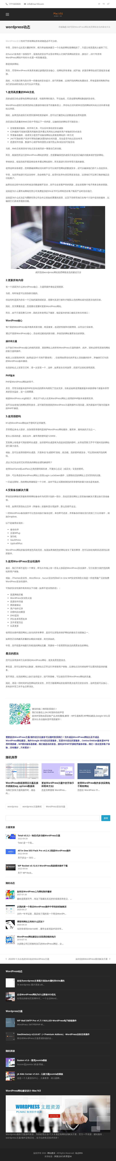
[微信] (104, 4)
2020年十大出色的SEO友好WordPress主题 (27, 959)
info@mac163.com (35, 4)
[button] (7, 14)
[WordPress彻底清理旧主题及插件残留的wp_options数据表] (22, 770)
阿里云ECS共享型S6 (63, 1156)
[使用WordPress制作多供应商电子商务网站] (93, 770)
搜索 (106, 818)
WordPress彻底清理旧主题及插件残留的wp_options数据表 (22, 784)
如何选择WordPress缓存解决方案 (92, 959)
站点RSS (79, 1153)
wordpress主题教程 (32, 806)
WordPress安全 (13, 41)
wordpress (13, 806)
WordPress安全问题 (55, 806)
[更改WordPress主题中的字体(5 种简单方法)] (58, 770)
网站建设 (51, 1153)
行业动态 (63, 27)
